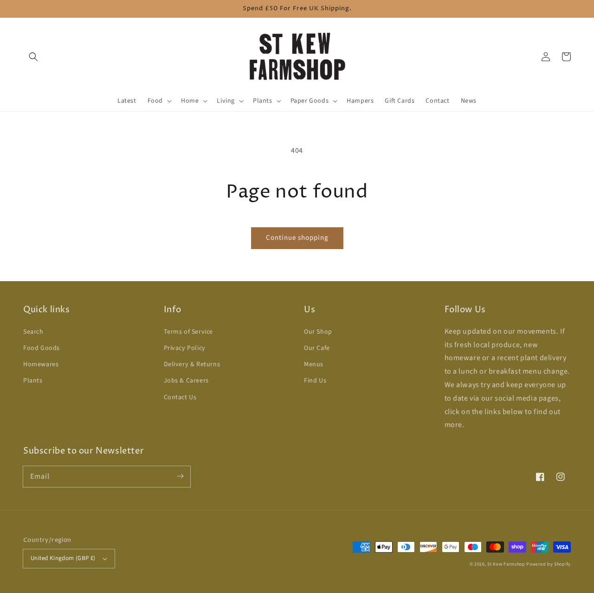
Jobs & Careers (186, 380)
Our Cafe (317, 348)
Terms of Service (188, 331)
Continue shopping (297, 238)
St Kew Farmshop (506, 564)
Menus (313, 364)
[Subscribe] (180, 476)
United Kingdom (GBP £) (63, 558)
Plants (33, 380)
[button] (33, 56)
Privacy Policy (185, 348)
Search (33, 331)
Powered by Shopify (548, 564)
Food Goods (41, 348)
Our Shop (318, 331)
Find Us (315, 380)
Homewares (40, 364)
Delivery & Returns (192, 364)
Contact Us (180, 397)
